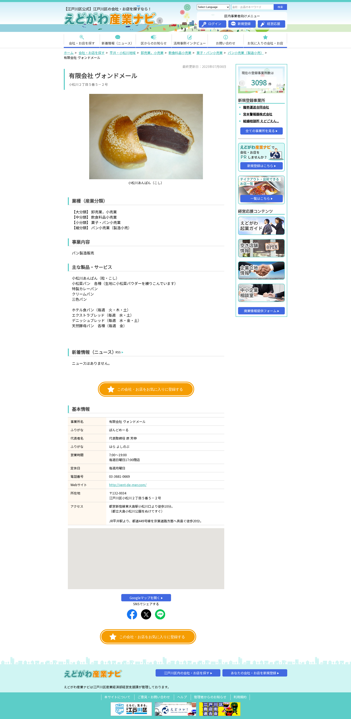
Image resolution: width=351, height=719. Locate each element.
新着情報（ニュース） (118, 43)
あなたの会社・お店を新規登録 (253, 672)
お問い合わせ (225, 43)
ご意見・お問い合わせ (154, 696)
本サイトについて (117, 696)
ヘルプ (182, 696)
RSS (118, 352)
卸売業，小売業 (152, 52)
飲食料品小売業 (180, 52)
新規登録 (244, 23)
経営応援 (273, 23)
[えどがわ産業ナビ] (110, 24)
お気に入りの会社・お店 (265, 43)
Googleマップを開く (145, 597)
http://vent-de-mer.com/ (127, 484)
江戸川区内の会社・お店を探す (186, 672)
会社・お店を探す (82, 43)
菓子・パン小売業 (209, 52)
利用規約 (240, 696)
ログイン (214, 23)
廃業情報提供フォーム (260, 310)
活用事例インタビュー (189, 43)
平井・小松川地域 (123, 52)
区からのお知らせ (154, 43)
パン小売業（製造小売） (246, 52)
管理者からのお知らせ (210, 696)
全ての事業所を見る (260, 130)
